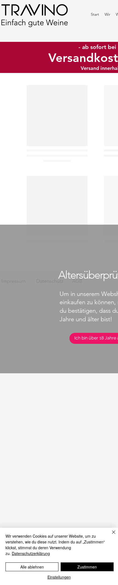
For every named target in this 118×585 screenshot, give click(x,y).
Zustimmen (87, 567)
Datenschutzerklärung (31, 553)
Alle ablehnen (32, 567)
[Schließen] (110, 535)
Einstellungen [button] (59, 577)
